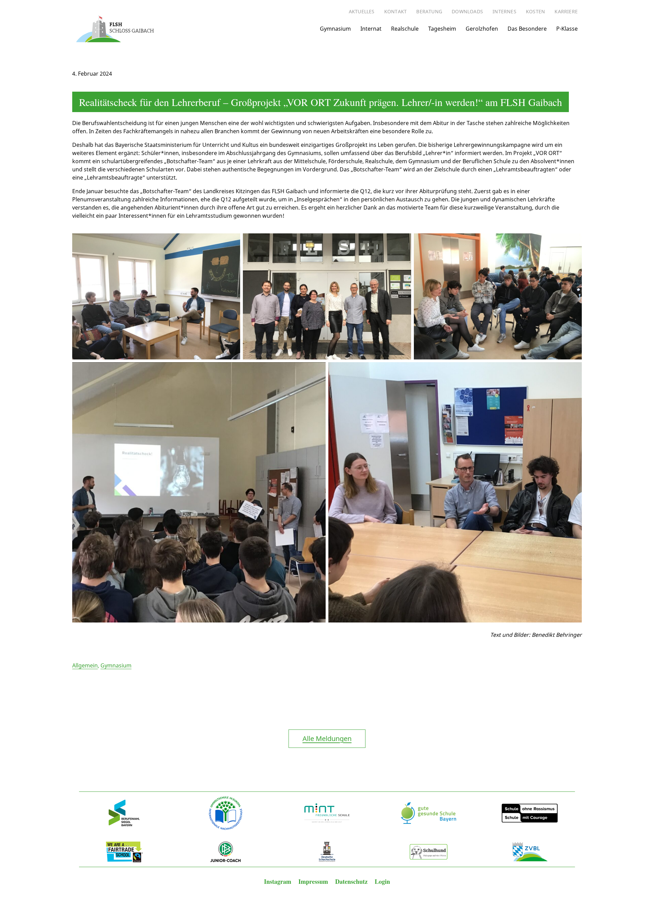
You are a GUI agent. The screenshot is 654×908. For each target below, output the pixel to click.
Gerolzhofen (482, 28)
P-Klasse (567, 28)
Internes (504, 11)
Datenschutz (352, 881)
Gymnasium (335, 28)
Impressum (314, 881)
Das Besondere (527, 28)
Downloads (467, 11)
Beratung (429, 11)
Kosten (535, 11)
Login (382, 881)
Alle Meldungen (327, 738)
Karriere (566, 11)
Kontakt (395, 11)
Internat (371, 28)
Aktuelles (362, 11)
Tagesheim (442, 28)
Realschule (405, 28)
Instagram (278, 881)
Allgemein (85, 665)
